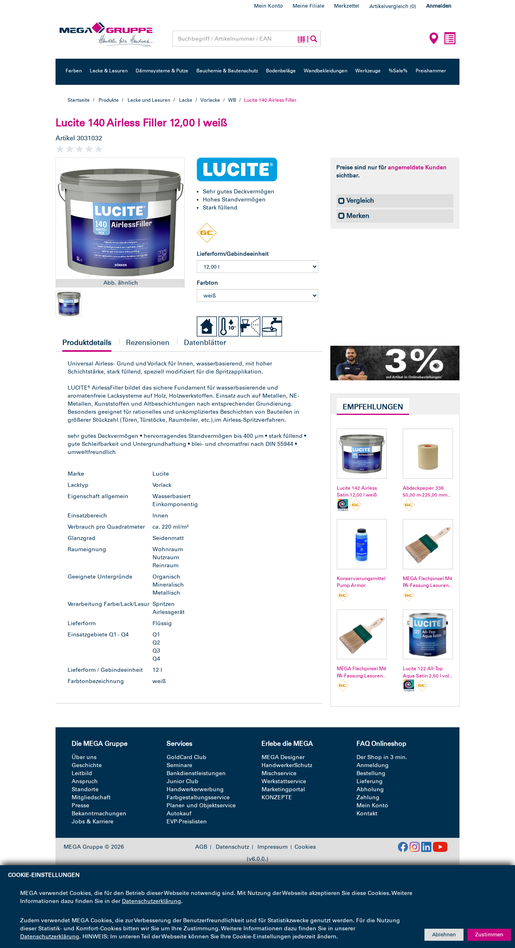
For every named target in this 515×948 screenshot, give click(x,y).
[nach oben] (493, 907)
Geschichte (87, 765)
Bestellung (370, 773)
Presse (80, 805)
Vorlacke (210, 100)
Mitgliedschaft (91, 797)
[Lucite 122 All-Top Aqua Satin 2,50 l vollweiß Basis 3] (427, 634)
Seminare (179, 765)
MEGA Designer (283, 757)
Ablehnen (444, 935)
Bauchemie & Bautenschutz (227, 71)
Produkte (109, 100)
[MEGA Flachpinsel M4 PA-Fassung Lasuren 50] (427, 544)
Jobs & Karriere (92, 821)
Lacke (185, 100)
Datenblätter (205, 342)
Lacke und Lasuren (149, 100)
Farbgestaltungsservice (198, 797)
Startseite (79, 100)
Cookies (305, 846)
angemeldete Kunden (417, 167)
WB (232, 100)
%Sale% (398, 71)
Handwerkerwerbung (195, 789)
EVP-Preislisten (187, 821)
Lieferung (369, 781)
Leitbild (82, 773)
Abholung (370, 789)
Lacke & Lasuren (109, 71)
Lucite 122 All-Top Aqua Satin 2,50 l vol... (428, 672)
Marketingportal (283, 789)
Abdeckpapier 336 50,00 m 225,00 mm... (427, 491)
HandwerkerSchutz (287, 765)
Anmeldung (372, 765)
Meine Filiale (308, 6)
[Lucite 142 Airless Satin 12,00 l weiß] (361, 453)
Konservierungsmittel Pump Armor (361, 582)
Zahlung (367, 797)
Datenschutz (232, 847)
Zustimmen (489, 935)
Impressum (273, 847)
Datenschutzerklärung (151, 901)
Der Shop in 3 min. (381, 757)
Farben (74, 71)
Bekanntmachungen (99, 813)
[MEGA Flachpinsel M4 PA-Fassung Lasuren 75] (361, 634)
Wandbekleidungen (325, 71)
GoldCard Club (186, 757)
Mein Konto (268, 6)
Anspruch (85, 781)
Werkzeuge (368, 71)
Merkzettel (346, 6)
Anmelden (438, 6)
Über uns (84, 757)
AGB (201, 847)
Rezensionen (147, 342)
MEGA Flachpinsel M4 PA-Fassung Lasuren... (427, 582)
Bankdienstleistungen (196, 773)
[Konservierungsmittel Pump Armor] (361, 544)
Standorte (85, 789)
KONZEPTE (277, 797)
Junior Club (182, 781)
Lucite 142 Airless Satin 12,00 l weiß (357, 491)
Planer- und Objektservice (201, 805)
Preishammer (431, 71)
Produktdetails (86, 345)
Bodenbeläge (281, 71)
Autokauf (179, 813)
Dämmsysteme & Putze (162, 71)
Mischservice (279, 773)
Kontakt (366, 813)
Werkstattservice (284, 781)
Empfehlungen (373, 406)
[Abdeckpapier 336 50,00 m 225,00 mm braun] (427, 453)
